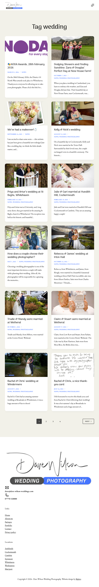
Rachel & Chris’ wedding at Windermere (22, 383)
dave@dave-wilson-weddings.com (19, 491)
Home (7, 515)
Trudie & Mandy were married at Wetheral (25, 321)
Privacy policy (10, 532)
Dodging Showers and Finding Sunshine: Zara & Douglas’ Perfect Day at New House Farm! (72, 67)
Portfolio (8, 525)
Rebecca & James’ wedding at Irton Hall (71, 255)
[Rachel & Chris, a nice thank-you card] (72, 365)
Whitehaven (9, 562)
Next (87, 421)
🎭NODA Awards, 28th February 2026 (26, 66)
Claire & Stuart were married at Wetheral (72, 321)
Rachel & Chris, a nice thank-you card (71, 383)
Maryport (8, 569)
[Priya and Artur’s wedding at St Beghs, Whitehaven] (26, 176)
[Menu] (92, 5)
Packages (8, 522)
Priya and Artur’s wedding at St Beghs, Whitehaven (25, 193)
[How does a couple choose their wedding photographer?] (26, 238)
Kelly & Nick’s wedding (67, 130)
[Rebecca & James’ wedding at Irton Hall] (72, 238)
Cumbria (8, 555)
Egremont (9, 558)
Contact (8, 528)
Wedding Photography (69, 78)
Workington (9, 565)
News (24, 72)
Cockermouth (10, 552)
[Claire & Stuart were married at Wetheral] (72, 303)
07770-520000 (11, 498)
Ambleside (9, 548)
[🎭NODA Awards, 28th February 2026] (26, 48)
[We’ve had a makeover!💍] (26, 113)
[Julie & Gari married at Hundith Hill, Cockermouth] (72, 176)
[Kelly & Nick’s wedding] (72, 113)
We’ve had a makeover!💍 (22, 130)
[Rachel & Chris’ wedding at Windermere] (26, 365)
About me (9, 518)
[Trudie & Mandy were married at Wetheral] (26, 303)
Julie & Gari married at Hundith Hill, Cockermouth (72, 193)
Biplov (78, 579)
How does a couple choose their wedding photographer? (25, 255)
